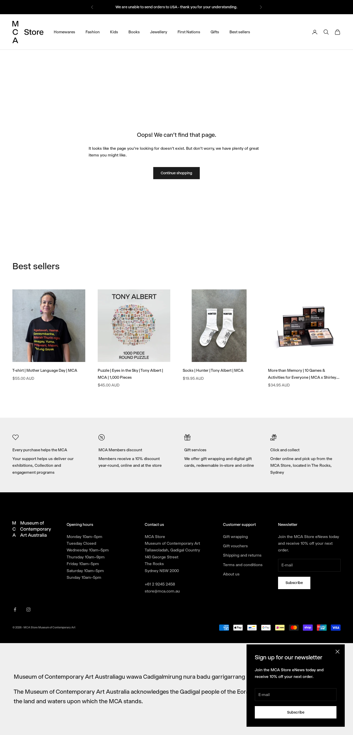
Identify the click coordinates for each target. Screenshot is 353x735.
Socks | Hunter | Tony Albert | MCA (213, 370)
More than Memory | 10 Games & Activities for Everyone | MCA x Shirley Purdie (302, 374)
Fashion (93, 31)
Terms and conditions (243, 564)
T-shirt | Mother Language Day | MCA (44, 370)
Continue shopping (176, 173)
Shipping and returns (242, 555)
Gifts (215, 31)
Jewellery (158, 31)
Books (134, 31)
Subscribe (295, 712)
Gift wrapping (235, 536)
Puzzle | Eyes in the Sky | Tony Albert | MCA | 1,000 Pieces (130, 374)
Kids (114, 31)
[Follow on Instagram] (28, 609)
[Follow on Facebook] (15, 609)
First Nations (189, 31)
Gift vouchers (235, 545)
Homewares (64, 31)
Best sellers (239, 31)
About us (231, 574)
